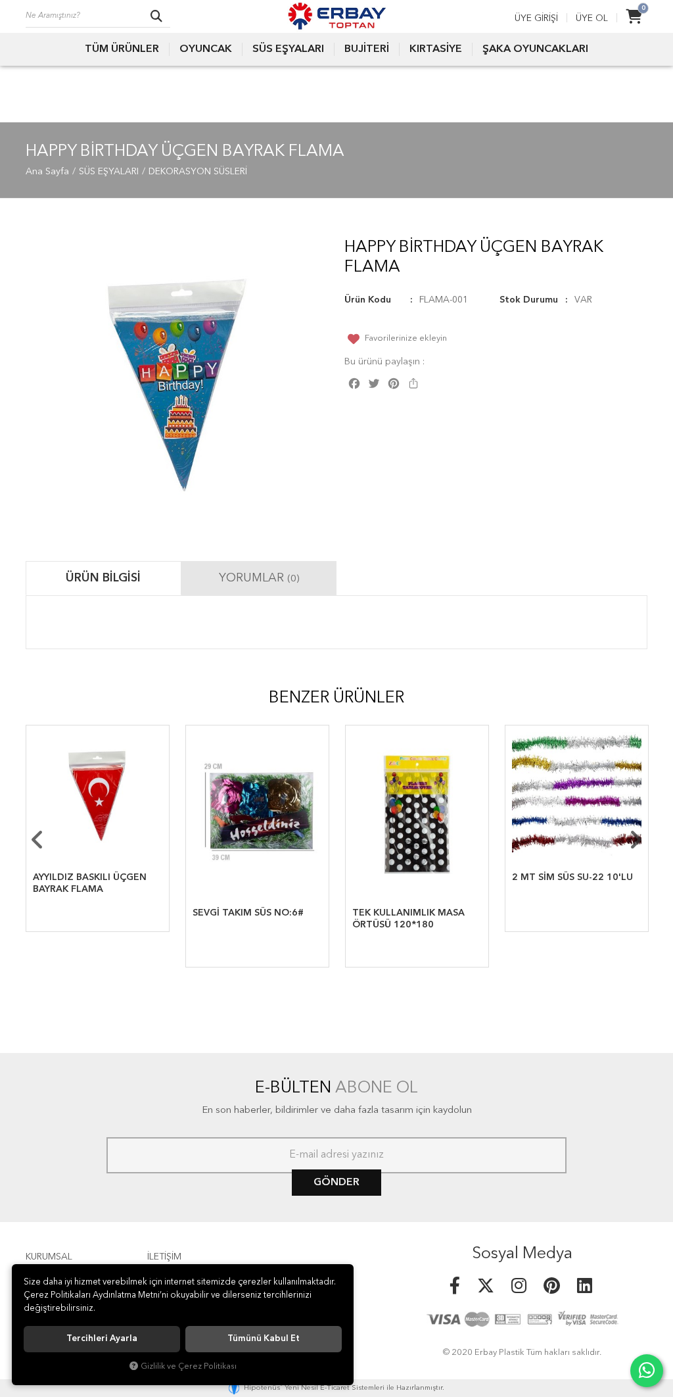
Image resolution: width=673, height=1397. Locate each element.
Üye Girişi (536, 18)
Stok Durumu (528, 300)
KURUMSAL (49, 1257)
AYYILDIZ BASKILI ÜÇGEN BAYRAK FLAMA (90, 883)
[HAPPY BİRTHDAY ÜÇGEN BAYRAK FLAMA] (177, 383)
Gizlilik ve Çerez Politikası (189, 1366)
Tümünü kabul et (263, 1339)
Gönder (336, 1182)
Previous (37, 840)
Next (635, 840)
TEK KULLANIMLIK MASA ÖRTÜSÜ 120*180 (408, 918)
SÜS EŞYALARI (288, 49)
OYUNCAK (205, 49)
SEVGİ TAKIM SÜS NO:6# (248, 913)
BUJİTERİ (366, 49)
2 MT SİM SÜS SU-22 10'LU (572, 877)
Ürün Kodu (367, 300)
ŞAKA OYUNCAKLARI (535, 49)
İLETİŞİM (164, 1257)
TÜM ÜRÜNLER (122, 49)
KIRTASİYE (435, 49)
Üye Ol (592, 18)
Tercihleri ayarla (101, 1339)
